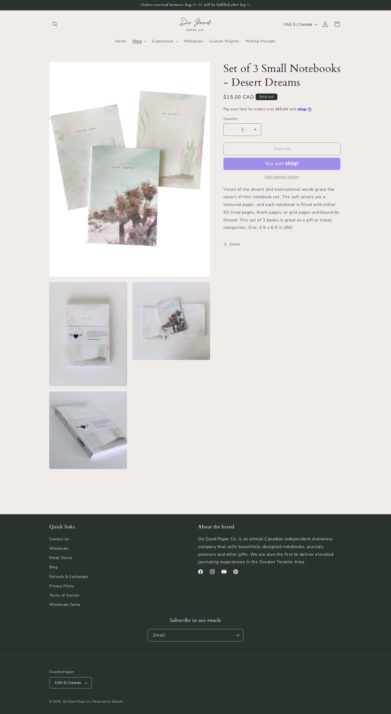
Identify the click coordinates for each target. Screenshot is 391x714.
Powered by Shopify (108, 702)
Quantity (230, 118)
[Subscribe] (237, 635)
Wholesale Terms (65, 604)
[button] (55, 24)
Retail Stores (61, 557)
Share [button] (235, 244)
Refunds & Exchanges (68, 576)
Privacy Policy (61, 586)
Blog (53, 567)
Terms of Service (64, 595)
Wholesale (58, 548)
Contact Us (59, 539)
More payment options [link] (282, 176)
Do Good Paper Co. (77, 702)
